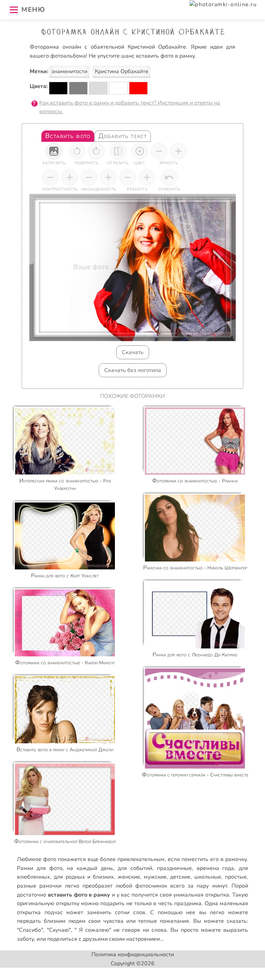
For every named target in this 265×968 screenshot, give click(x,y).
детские (180, 877)
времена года (215, 868)
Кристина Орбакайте (121, 71)
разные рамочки (39, 886)
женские (129, 877)
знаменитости (69, 71)
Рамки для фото (39, 868)
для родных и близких (84, 877)
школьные (207, 877)
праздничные (174, 868)
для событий (135, 868)
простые (236, 877)
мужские (155, 877)
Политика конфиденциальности (132, 954)
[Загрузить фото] (54, 151)
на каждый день (90, 868)
